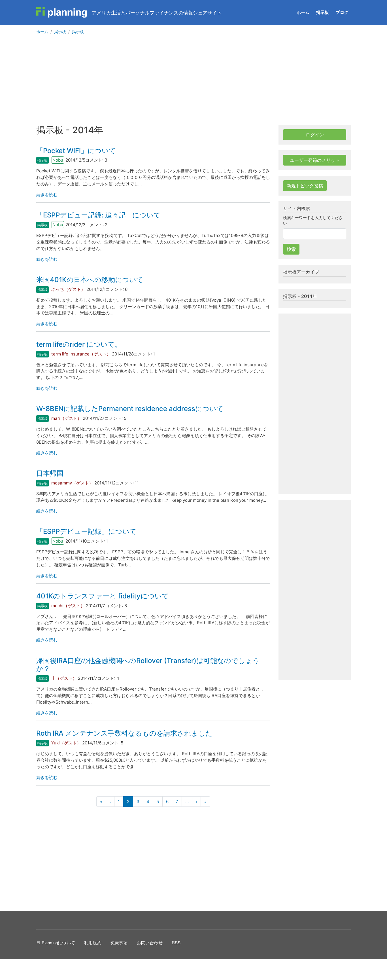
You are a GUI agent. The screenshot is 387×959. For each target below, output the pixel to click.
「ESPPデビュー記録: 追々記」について (98, 215)
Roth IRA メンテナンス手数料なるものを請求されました (124, 733)
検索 (291, 249)
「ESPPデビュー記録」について (86, 531)
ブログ (342, 12)
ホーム (303, 12)
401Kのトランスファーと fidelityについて (102, 596)
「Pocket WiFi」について (76, 151)
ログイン (315, 134)
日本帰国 (49, 473)
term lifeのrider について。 (79, 344)
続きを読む (47, 194)
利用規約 (92, 942)
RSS (176, 942)
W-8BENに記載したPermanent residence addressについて (130, 409)
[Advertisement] (193, 82)
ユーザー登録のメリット (315, 160)
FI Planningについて (56, 942)
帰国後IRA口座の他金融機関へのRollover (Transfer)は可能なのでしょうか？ (148, 665)
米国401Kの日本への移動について (89, 280)
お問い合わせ (150, 942)
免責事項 (119, 942)
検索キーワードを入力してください (313, 220)
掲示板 (322, 12)
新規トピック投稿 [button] (305, 186)
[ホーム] (61, 12)
